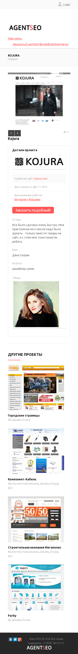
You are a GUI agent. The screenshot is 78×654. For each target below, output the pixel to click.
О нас (28, 44)
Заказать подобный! (33, 210)
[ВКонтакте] (10, 639)
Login (66, 4)
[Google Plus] (20, 639)
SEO (10, 488)
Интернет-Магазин (27, 199)
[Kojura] (39, 74)
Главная (12, 59)
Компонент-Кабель (22, 479)
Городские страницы (24, 415)
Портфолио (40, 44)
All (9, 419)
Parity (12, 615)
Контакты (61, 44)
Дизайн (16, 419)
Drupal (26, 419)
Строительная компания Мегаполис (34, 547)
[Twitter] (15, 639)
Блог (51, 44)
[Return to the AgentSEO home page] (25, 27)
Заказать (19, 44)
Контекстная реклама (25, 483)
